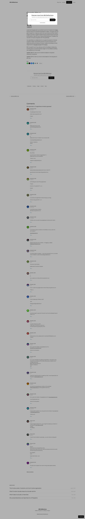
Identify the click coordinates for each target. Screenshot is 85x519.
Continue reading (42, 22)
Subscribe (52, 19)
